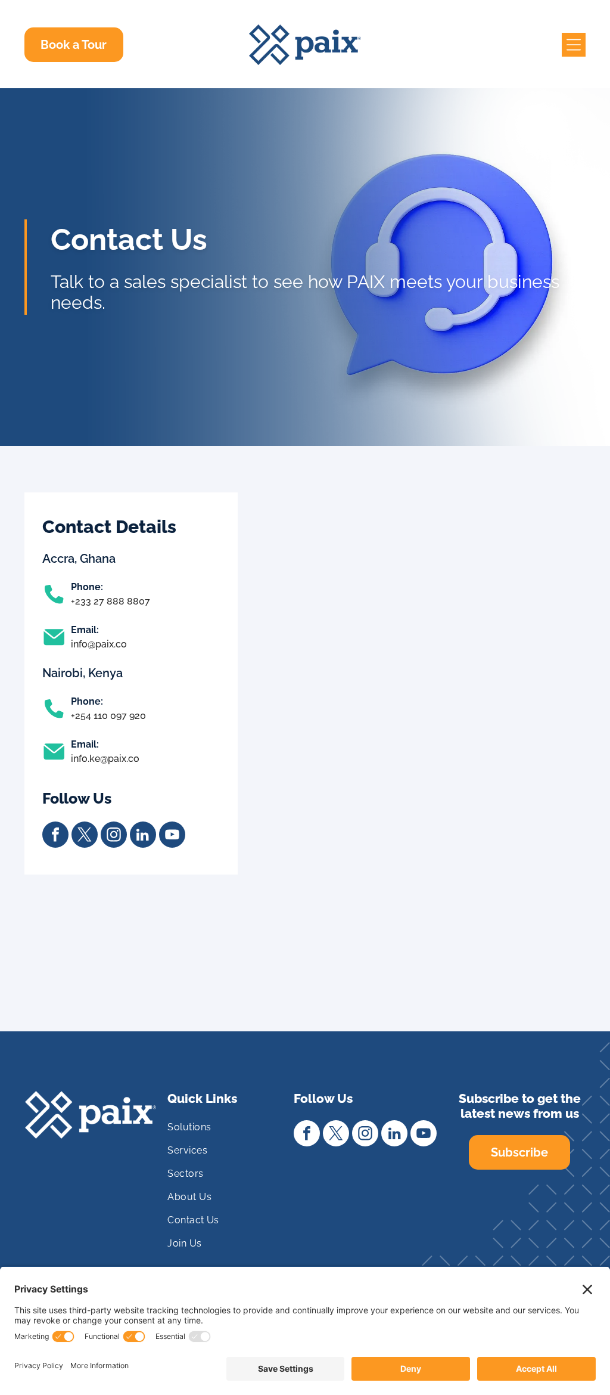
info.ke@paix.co (105, 758)
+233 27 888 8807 (110, 601)
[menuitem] (224, 1131)
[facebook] (55, 836)
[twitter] (84, 836)
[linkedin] (143, 836)
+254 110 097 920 (108, 715)
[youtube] (172, 836)
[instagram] (114, 836)
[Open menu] (574, 45)
